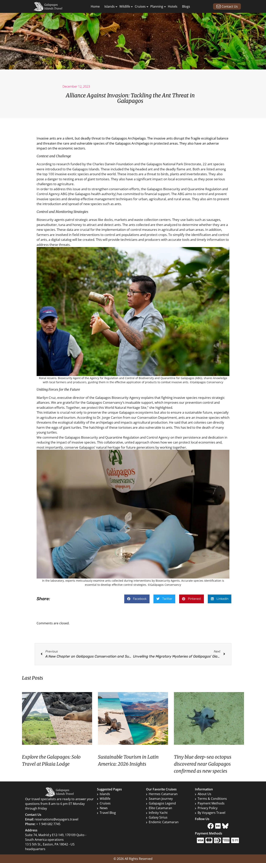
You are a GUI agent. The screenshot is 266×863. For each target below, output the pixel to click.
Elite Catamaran (160, 808)
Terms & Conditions (212, 798)
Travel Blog (108, 813)
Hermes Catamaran (163, 794)
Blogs (186, 6)
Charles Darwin (103, 164)
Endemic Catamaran (164, 822)
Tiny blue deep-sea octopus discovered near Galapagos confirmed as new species (202, 764)
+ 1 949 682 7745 (48, 824)
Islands (109, 6)
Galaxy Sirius (158, 817)
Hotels (172, 6)
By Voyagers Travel (211, 813)
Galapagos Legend (162, 803)
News (104, 808)
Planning (156, 6)
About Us (204, 794)
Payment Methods (211, 803)
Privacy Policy (208, 808)
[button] (137, 599)
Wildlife (124, 6)
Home (95, 6)
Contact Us (230, 6)
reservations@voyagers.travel (56, 819)
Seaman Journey (161, 798)
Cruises (140, 6)
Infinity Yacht (158, 813)
